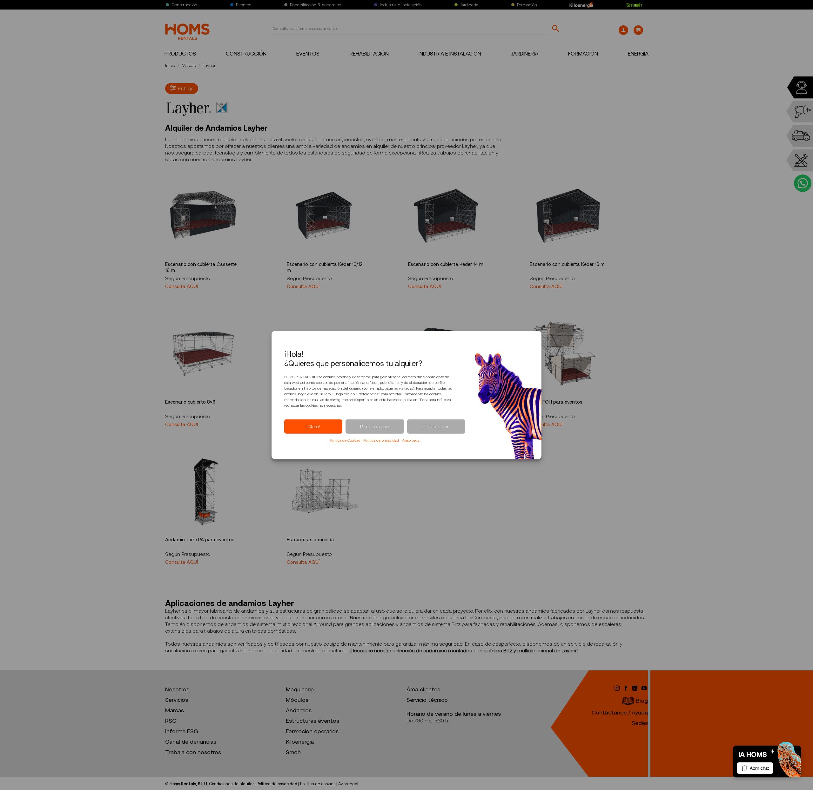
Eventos (243, 4)
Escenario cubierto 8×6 (190, 402)
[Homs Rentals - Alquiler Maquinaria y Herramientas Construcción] (187, 31)
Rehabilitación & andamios (315, 4)
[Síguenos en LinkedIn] (635, 688)
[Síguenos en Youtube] (644, 688)
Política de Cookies (344, 440)
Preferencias (436, 426)
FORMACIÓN (583, 54)
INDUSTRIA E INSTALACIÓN (450, 54)
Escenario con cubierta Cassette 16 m (201, 267)
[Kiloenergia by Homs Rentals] (581, 5)
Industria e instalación (401, 4)
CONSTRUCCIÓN (246, 54)
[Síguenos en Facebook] (626, 688)
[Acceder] (623, 30)
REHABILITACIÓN (369, 54)
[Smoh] (634, 5)
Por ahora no (374, 426)
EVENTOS (307, 54)
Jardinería (469, 4)
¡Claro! (313, 426)
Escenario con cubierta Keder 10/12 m (325, 267)
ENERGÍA (638, 54)
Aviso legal (348, 783)
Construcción (184, 4)
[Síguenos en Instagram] (617, 688)
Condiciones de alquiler (231, 783)
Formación (527, 4)
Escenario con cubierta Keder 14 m (445, 264)
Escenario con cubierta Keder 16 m (567, 264)
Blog (642, 701)
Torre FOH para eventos (556, 402)
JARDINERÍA (524, 54)
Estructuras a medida (310, 539)
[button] (638, 30)
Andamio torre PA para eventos (199, 539)
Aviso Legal (411, 440)
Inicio (170, 65)
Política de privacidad (381, 440)
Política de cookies (317, 783)
